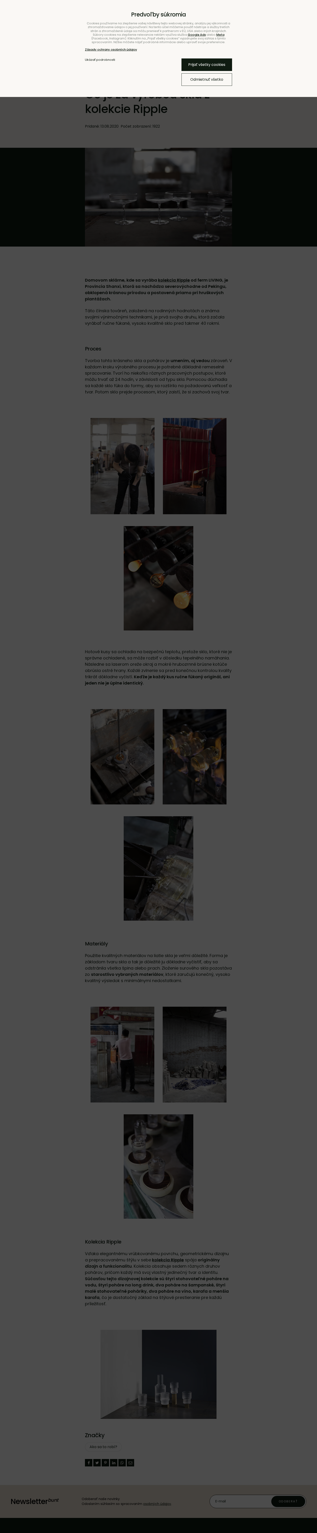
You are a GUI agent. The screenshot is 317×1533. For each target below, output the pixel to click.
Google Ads (197, 34)
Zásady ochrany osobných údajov (111, 49)
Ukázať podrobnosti (100, 60)
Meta (220, 34)
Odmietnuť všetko (206, 79)
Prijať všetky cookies (206, 64)
